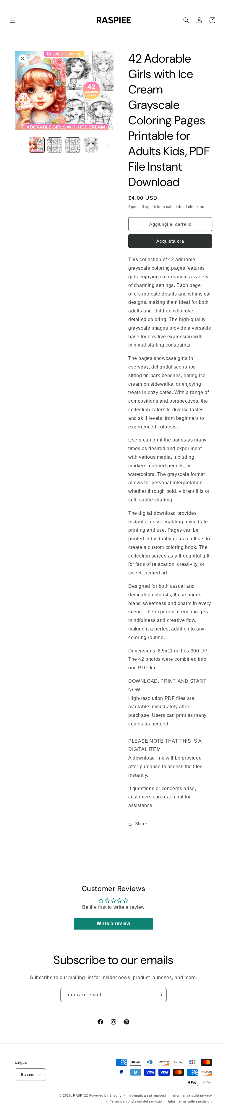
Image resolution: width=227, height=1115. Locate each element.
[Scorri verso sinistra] (21, 145)
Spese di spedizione (146, 207)
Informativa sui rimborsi (147, 1095)
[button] (12, 20)
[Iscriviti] (159, 995)
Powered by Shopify (105, 1095)
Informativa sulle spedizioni (190, 1101)
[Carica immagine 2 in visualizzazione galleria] (54, 145)
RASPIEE (80, 1095)
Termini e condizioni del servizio (136, 1101)
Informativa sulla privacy (192, 1095)
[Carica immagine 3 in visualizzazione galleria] (72, 145)
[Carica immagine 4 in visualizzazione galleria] (90, 145)
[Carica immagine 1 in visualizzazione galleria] (36, 145)
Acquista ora (170, 241)
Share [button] (141, 823)
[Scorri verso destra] (107, 145)
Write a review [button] (113, 923)
